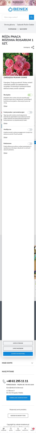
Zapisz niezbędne (18, 348)
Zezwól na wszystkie (18, 353)
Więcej (5, 106)
